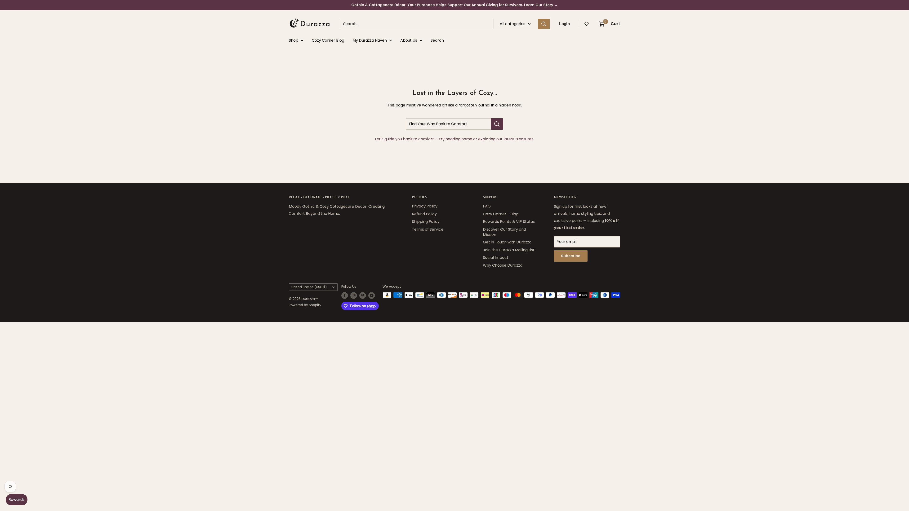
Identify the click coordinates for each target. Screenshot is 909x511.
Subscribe (570, 256)
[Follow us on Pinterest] (362, 295)
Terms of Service (427, 229)
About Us (408, 40)
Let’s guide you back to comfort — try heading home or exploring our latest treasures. (454, 139)
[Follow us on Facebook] (344, 295)
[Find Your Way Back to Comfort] (497, 124)
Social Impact (495, 257)
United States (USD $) (309, 287)
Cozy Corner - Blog (500, 214)
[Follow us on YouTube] (371, 295)
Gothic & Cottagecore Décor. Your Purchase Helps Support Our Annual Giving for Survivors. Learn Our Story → (454, 4)
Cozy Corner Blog (328, 40)
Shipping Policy (426, 221)
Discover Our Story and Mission (504, 232)
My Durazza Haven (369, 40)
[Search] (544, 24)
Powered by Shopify (305, 305)
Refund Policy (424, 214)
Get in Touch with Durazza (507, 242)
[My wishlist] (586, 24)
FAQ (487, 206)
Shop (293, 40)
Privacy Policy (424, 206)
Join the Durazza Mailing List (509, 250)
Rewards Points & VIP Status (509, 221)
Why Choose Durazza (502, 265)
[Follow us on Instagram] (353, 295)
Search (437, 40)
